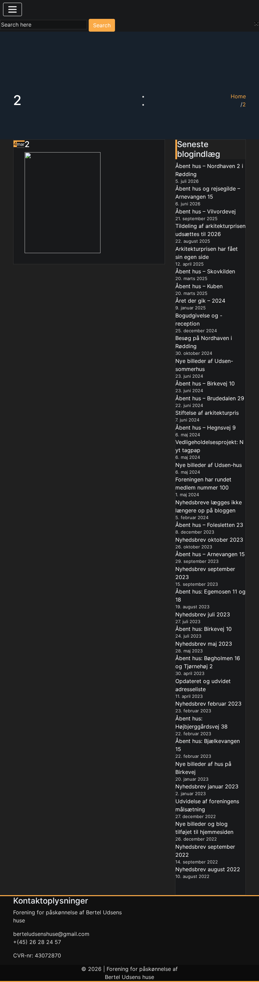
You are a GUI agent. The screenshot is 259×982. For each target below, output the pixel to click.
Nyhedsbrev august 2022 (207, 869)
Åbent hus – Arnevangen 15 (210, 554)
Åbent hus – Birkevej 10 (205, 383)
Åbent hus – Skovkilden (205, 271)
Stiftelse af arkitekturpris (207, 412)
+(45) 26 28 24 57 (37, 942)
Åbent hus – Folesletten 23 (209, 524)
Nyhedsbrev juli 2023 (202, 614)
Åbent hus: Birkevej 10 (203, 628)
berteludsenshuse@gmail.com (51, 933)
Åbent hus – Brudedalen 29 (209, 398)
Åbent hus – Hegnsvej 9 (205, 427)
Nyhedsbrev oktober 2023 (209, 539)
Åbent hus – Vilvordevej (205, 211)
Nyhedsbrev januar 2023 (206, 786)
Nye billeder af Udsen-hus (208, 465)
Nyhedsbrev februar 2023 (208, 703)
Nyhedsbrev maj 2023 (203, 643)
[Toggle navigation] (12, 9)
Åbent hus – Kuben (199, 286)
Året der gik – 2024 (200, 300)
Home (238, 96)
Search (102, 25)
